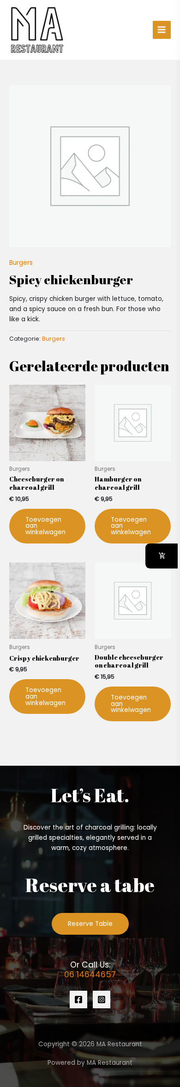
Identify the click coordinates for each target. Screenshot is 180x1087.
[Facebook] (78, 999)
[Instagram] (101, 999)
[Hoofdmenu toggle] (162, 30)
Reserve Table (90, 923)
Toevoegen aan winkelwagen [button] (45, 526)
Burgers (21, 262)
